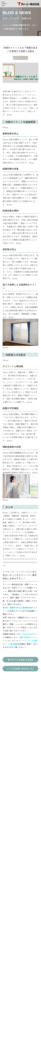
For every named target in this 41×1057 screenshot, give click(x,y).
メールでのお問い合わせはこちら (20, 668)
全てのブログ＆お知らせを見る (20, 659)
